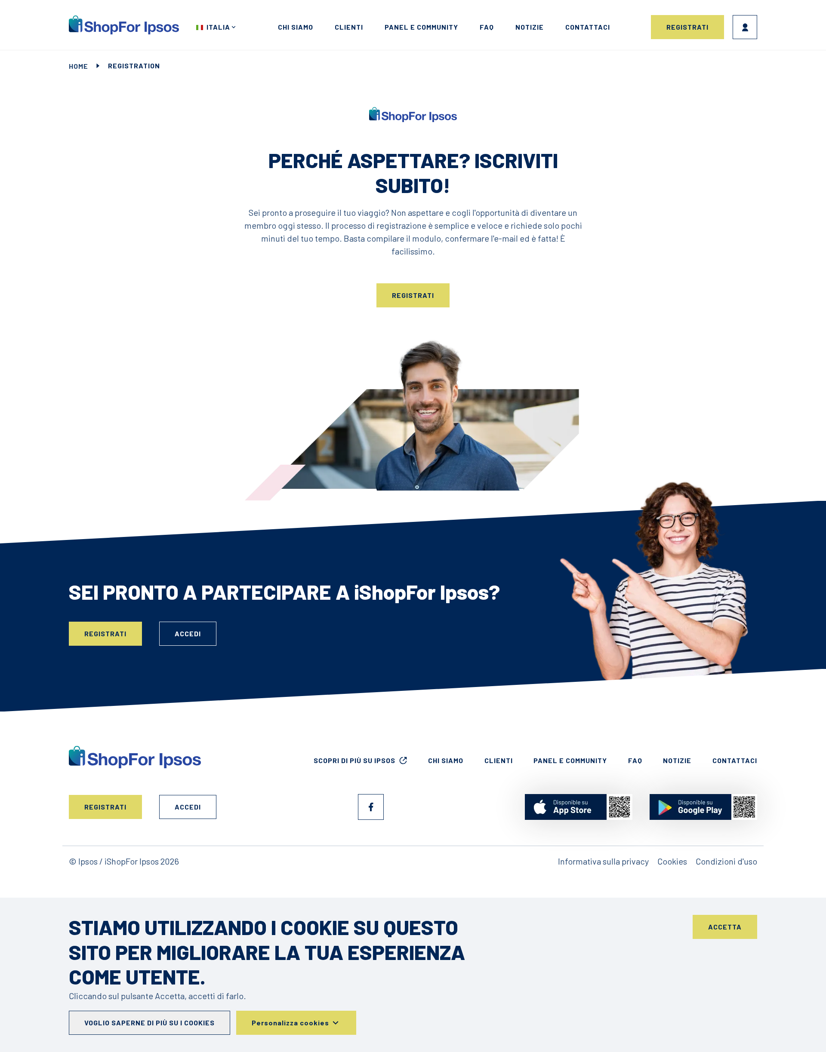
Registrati (687, 27)
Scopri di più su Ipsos (354, 760)
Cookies (672, 861)
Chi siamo (295, 27)
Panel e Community (421, 27)
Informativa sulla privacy (603, 861)
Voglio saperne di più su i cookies (149, 1022)
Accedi (745, 27)
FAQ (487, 27)
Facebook (371, 807)
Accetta (725, 927)
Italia (218, 27)
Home (78, 66)
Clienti (349, 27)
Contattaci (587, 27)
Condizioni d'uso (726, 861)
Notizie (529, 27)
